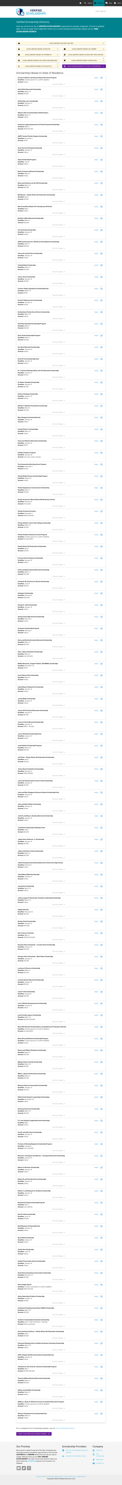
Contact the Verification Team (76, 1456)
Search (88, 3)
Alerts (117, 3)
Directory (99, 3)
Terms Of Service (69, 1476)
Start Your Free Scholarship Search (34, 1434)
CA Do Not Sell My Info (54, 1476)
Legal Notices (81, 1476)
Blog (108, 3)
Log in (98, 11)
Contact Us (100, 1463)
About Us (99, 1450)
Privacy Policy (41, 1476)
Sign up (103, 11)
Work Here (99, 1460)
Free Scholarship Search (64, 1428)
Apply (96, 78)
